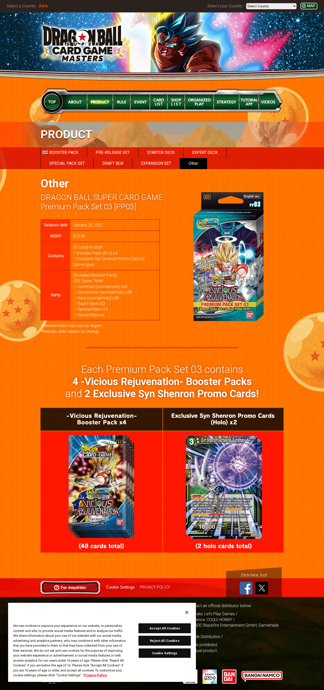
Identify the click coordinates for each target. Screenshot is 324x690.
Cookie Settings (120, 587)
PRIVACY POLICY (155, 587)
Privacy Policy (95, 675)
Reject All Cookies (164, 641)
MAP (311, 6)
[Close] (186, 612)
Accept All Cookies (164, 628)
